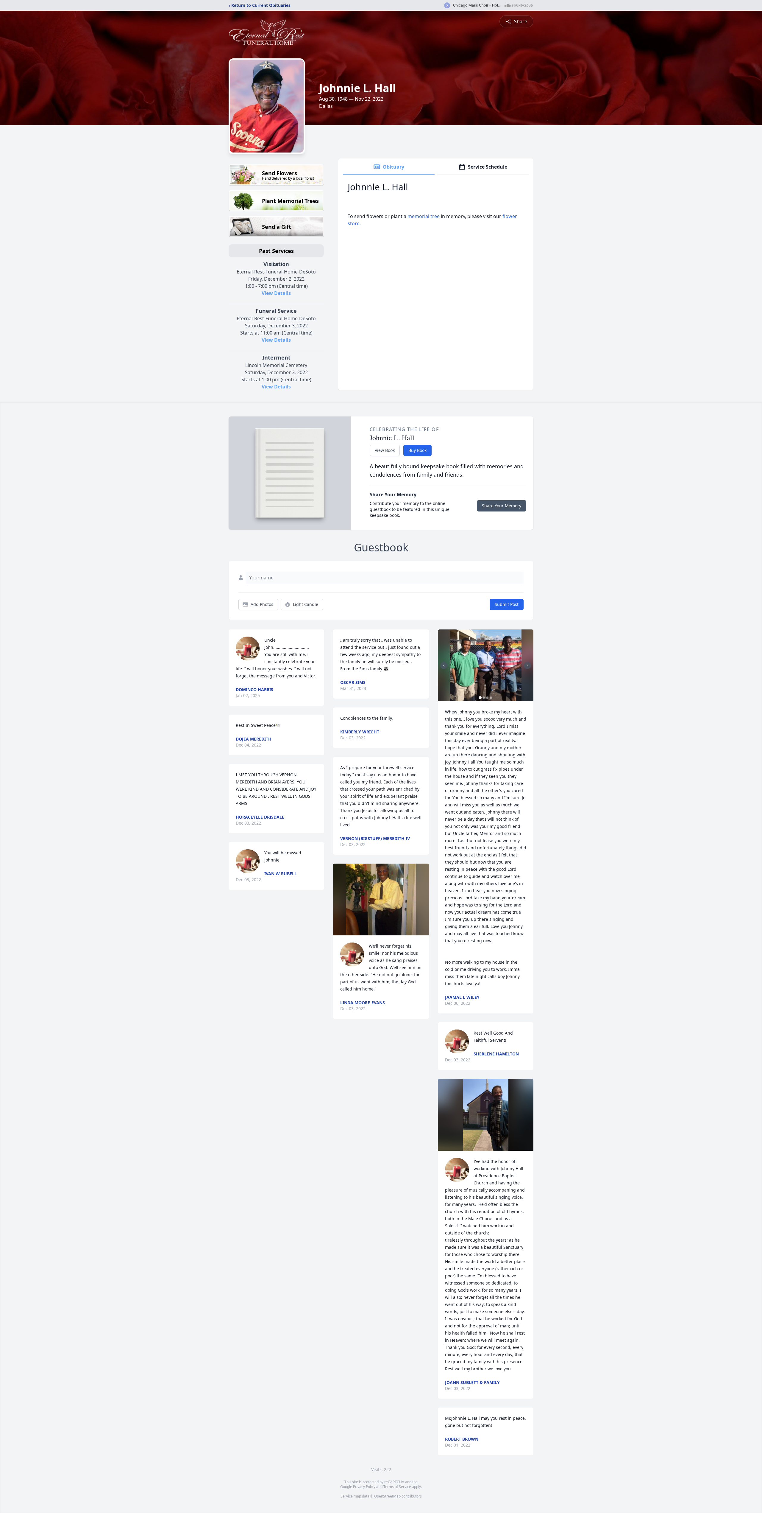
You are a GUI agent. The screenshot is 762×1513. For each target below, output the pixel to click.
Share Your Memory (501, 506)
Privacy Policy (364, 1486)
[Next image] (527, 665)
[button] (381, 899)
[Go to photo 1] (480, 697)
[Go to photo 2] (484, 697)
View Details (276, 293)
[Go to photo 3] (487, 697)
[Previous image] (443, 665)
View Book (385, 450)
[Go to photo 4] (491, 697)
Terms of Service (397, 1486)
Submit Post (507, 604)
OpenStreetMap (387, 1496)
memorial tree (423, 216)
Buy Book (417, 450)
